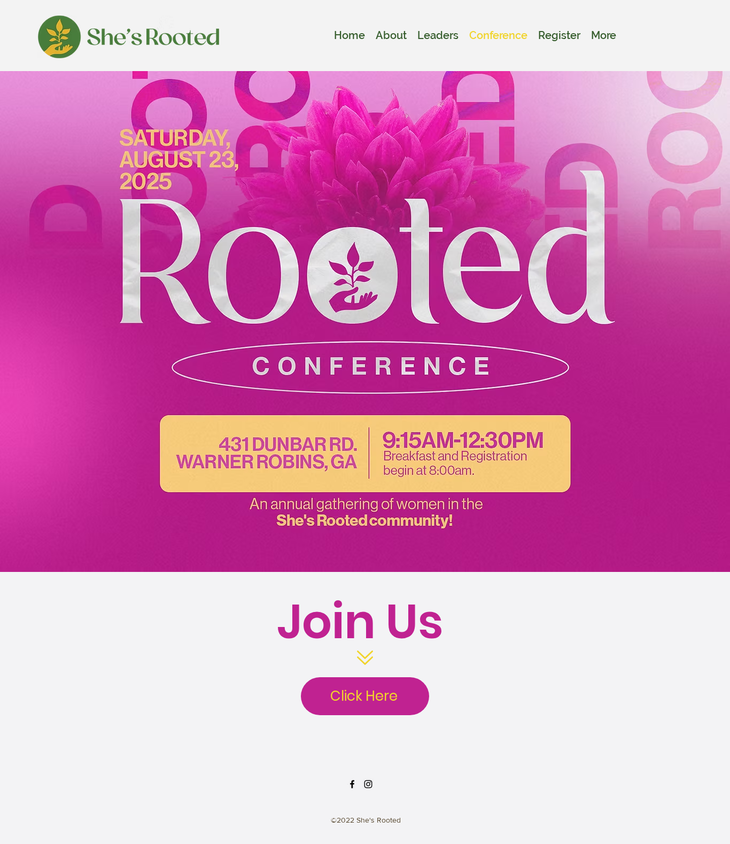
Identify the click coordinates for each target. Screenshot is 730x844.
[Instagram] (368, 784)
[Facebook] (352, 784)
